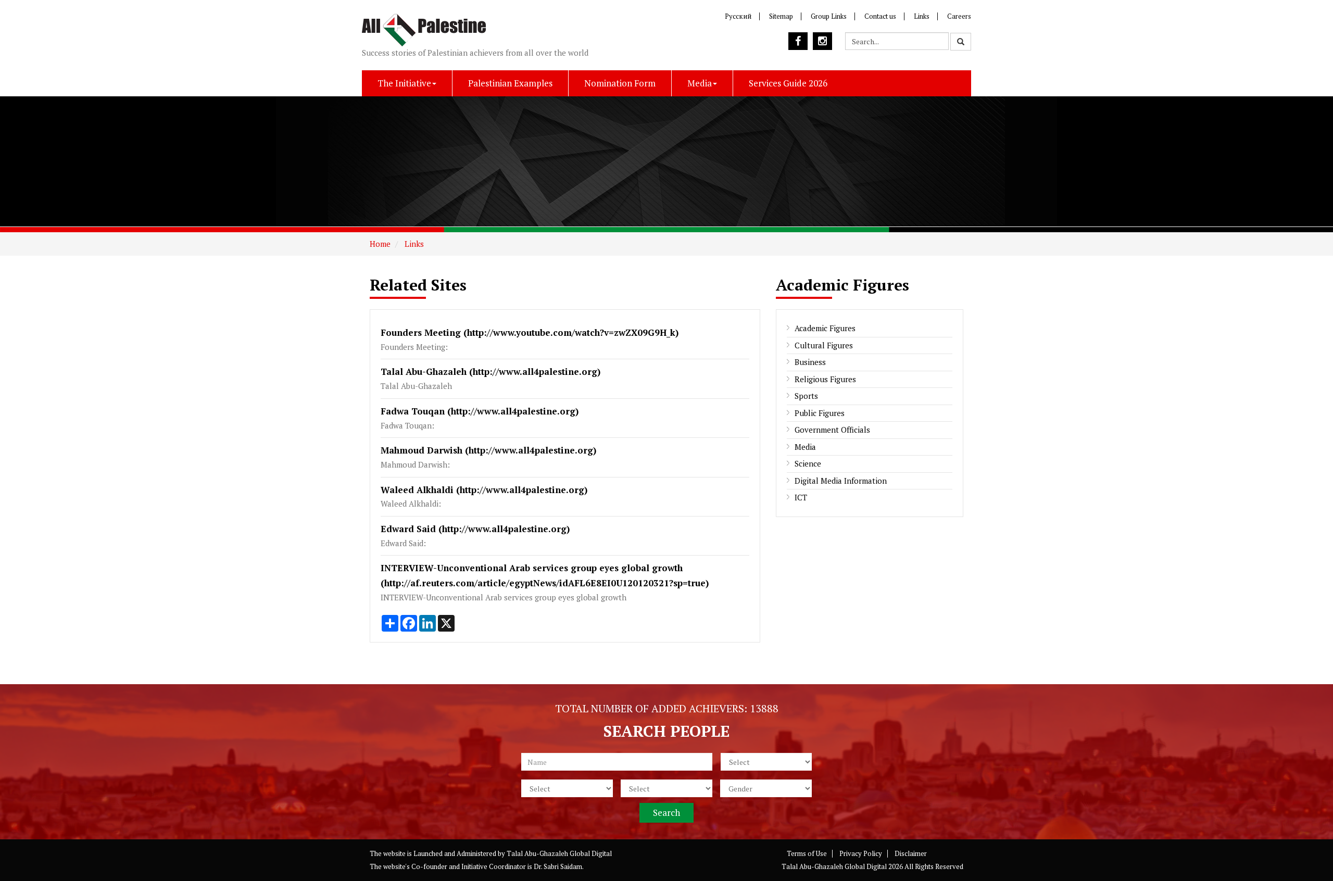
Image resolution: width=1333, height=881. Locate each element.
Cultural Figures (824, 345)
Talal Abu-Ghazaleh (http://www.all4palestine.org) (490, 371)
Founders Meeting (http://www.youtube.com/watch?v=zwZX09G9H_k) (529, 332)
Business (810, 362)
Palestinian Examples (510, 83)
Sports (806, 396)
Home (380, 243)
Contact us (880, 16)
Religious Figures (825, 379)
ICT (801, 497)
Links (921, 16)
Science (808, 463)
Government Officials (832, 429)
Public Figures (820, 413)
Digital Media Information (841, 480)
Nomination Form (620, 83)
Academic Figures (825, 328)
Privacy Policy (860, 853)
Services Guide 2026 (788, 83)
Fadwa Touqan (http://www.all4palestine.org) (480, 411)
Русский (738, 16)
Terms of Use (807, 853)
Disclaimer (911, 853)
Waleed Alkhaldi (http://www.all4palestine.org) (484, 490)
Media (699, 83)
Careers (959, 16)
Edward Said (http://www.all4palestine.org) (475, 529)
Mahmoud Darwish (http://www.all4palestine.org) (488, 450)
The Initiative (404, 83)
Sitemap (781, 16)
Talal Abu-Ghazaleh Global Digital (559, 853)
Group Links (829, 16)
